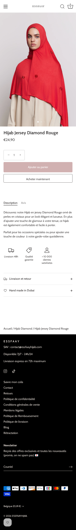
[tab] (12, 203)
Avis (23, 202)
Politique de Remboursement (21, 416)
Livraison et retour (19, 278)
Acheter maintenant (38, 179)
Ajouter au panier (38, 167)
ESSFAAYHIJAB (19, 515)
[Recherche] (62, 7)
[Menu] (6, 6)
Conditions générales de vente (22, 404)
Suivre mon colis (13, 382)
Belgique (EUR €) (12, 506)
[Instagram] (5, 370)
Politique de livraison (16, 421)
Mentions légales (14, 410)
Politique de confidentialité (19, 399)
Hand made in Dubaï (21, 290)
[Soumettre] (70, 467)
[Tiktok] (14, 370)
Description (10, 202)
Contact (8, 387)
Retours (8, 393)
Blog (6, 427)
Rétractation (11, 433)
